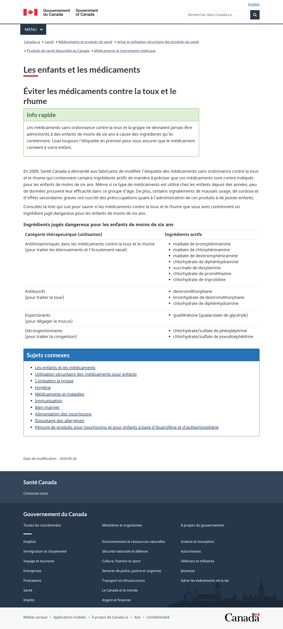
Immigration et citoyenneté (44, 551)
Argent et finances (116, 600)
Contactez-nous (35, 493)
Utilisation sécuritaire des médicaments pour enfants (86, 374)
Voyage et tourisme (38, 561)
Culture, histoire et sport (121, 561)
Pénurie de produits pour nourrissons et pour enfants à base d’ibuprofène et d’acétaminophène (127, 427)
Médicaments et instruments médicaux (124, 50)
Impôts (29, 600)
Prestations (32, 580)
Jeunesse (188, 571)
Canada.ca (32, 42)
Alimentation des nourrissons (63, 414)
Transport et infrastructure (123, 580)
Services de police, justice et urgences (131, 571)
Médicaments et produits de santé (85, 42)
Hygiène (43, 387)
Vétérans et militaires (197, 561)
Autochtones (191, 551)
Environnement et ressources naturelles (133, 541)
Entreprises (32, 571)
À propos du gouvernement (202, 525)
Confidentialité (157, 617)
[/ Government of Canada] (60, 13)
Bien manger (47, 407)
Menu (35, 29)
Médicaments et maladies (59, 394)
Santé (49, 42)
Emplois (29, 541)
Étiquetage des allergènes (59, 420)
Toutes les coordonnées (42, 525)
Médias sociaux (35, 617)
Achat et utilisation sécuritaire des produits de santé (158, 42)
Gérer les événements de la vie (205, 580)
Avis (137, 617)
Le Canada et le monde (120, 590)
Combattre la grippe (54, 381)
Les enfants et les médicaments (65, 367)
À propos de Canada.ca (110, 617)
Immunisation (48, 400)
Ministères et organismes (122, 525)
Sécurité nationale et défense (125, 551)
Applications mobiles (69, 617)
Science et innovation (197, 541)
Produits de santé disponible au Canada (58, 50)
